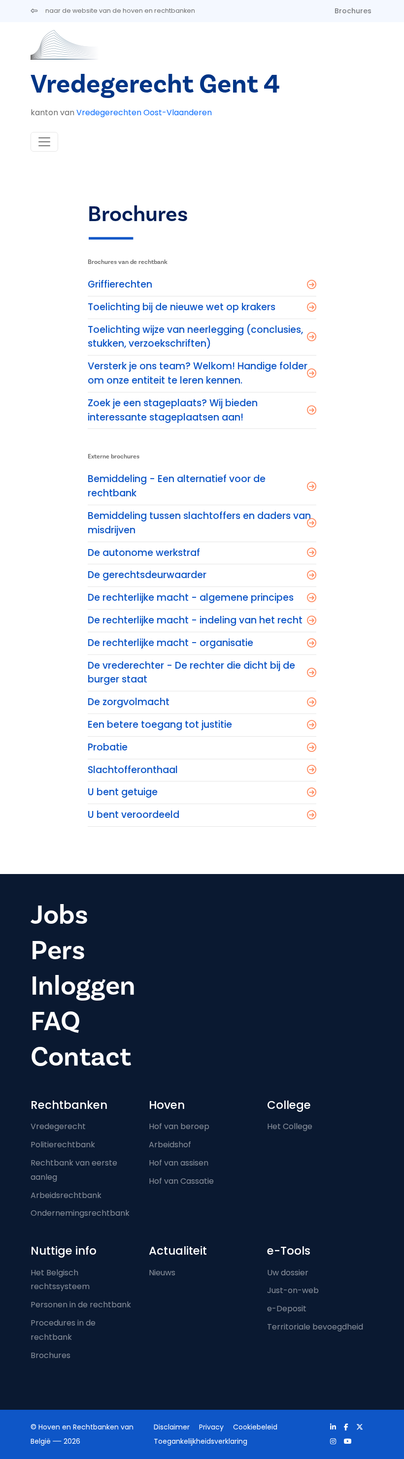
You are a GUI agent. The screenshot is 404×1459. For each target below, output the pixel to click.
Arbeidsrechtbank (66, 1195)
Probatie (108, 747)
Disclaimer (172, 1427)
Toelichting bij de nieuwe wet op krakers (181, 307)
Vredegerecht (58, 1126)
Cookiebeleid (255, 1427)
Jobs (59, 915)
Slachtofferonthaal (133, 770)
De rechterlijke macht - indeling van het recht (195, 620)
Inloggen (83, 986)
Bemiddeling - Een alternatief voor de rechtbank (177, 486)
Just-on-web (293, 1290)
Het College (289, 1126)
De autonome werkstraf (144, 552)
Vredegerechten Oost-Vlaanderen (144, 112)
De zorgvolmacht (128, 702)
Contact (81, 1056)
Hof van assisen (178, 1162)
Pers (58, 950)
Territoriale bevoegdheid (315, 1326)
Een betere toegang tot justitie (160, 724)
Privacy (211, 1427)
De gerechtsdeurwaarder (147, 575)
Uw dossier (287, 1272)
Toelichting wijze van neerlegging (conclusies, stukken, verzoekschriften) (195, 337)
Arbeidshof (170, 1144)
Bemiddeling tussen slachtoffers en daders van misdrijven (199, 523)
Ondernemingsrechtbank (80, 1213)
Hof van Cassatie (181, 1181)
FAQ (55, 1021)
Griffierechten (120, 284)
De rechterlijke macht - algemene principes (191, 597)
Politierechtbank (63, 1144)
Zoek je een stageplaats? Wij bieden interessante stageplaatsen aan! (173, 410)
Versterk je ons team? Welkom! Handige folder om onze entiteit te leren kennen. (197, 373)
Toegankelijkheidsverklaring (200, 1441)
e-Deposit (286, 1308)
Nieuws (162, 1272)
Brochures (353, 11)
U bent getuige (123, 792)
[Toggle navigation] (44, 142)
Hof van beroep (179, 1126)
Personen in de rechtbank (81, 1304)
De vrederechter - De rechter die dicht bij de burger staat (191, 672)
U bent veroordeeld (133, 814)
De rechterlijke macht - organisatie (170, 642)
